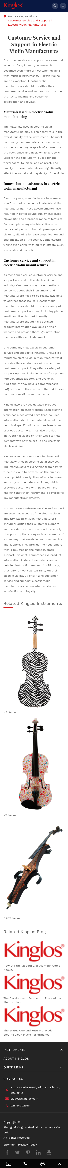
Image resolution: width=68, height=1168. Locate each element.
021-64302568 (20, 1105)
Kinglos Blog (26, 16)
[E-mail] (8, 1163)
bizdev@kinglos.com (24, 1098)
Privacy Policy (27, 1144)
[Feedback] (42, 1163)
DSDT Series (11, 918)
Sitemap (9, 1144)
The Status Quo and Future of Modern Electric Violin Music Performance (29, 1032)
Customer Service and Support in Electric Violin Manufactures (30, 22)
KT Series (9, 815)
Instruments (14, 1049)
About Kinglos (16, 1058)
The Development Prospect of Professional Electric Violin (32, 1000)
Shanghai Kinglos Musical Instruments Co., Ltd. (32, 1130)
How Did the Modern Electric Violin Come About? (31, 967)
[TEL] (25, 1163)
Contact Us (13, 1079)
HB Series (9, 712)
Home (12, 16)
